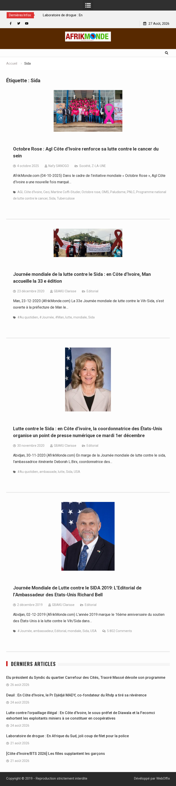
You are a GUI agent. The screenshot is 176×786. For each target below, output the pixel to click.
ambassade (48, 472)
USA (77, 472)
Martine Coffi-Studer (65, 192)
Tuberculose (66, 198)
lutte (68, 317)
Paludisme (118, 192)
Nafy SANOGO (58, 166)
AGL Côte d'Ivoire (29, 192)
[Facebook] (11, 23)
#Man (59, 317)
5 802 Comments (119, 631)
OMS (105, 192)
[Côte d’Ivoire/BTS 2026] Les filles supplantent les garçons (55, 753)
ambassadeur (43, 631)
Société (84, 166)
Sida (52, 198)
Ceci (46, 192)
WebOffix (163, 778)
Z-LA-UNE (99, 166)
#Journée (46, 317)
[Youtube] (27, 23)
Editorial (92, 291)
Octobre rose (91, 192)
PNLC (131, 192)
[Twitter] (19, 23)
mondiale (80, 317)
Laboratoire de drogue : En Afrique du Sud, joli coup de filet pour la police (67, 736)
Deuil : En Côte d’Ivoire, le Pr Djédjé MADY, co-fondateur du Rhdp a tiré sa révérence (76, 695)
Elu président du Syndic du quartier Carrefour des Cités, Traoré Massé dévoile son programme (85, 677)
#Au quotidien (27, 317)
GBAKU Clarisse (65, 291)
